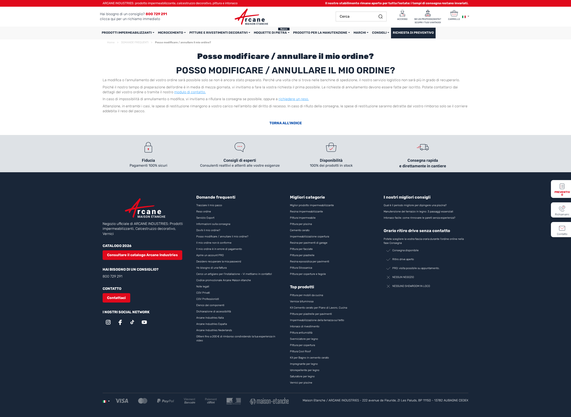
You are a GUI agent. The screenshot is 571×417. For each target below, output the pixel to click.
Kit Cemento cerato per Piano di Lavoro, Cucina (318, 307)
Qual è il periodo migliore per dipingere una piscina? (415, 205)
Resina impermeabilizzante (306, 211)
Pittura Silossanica (301, 267)
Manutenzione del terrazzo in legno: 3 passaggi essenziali (418, 211)
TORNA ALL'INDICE (285, 123)
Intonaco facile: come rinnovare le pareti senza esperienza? (419, 217)
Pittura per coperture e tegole (308, 274)
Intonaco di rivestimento (304, 326)
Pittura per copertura (302, 345)
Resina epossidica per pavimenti (309, 261)
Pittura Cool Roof (300, 351)
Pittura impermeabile (303, 217)
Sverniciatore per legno (304, 338)
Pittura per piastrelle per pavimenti (311, 313)
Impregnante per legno (304, 363)
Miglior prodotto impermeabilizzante (312, 205)
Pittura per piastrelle (302, 255)
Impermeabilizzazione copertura (309, 236)
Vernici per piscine (301, 382)
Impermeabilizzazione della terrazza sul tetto (317, 320)
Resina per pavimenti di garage (308, 242)
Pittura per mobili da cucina (306, 295)
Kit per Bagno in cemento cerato (309, 357)
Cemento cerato (300, 230)
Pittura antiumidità (301, 332)
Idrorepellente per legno (304, 370)
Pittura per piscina (301, 224)
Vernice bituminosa (301, 301)
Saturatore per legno (302, 376)
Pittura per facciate (301, 249)
